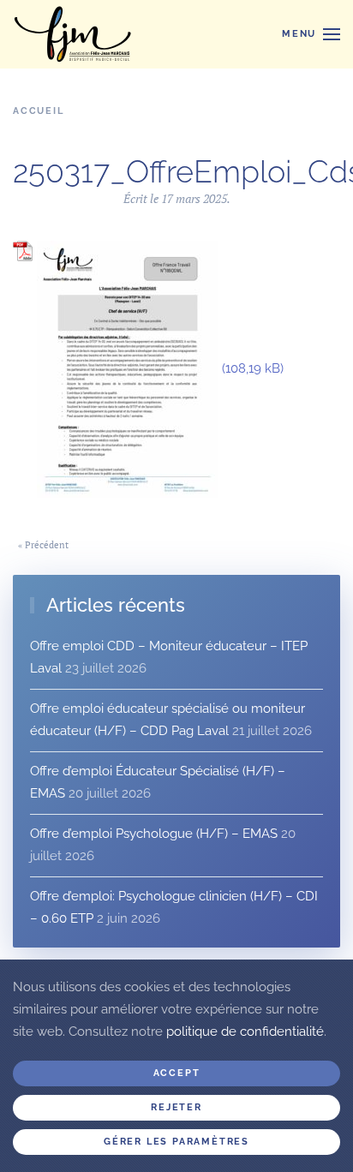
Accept (176, 1073)
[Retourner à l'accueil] (73, 34)
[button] (311, 34)
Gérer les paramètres (176, 1141)
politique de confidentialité (245, 1031)
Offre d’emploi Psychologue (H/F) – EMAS (154, 833)
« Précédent (43, 545)
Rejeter (176, 1107)
